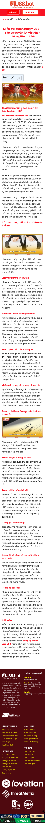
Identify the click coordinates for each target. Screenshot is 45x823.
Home (5, 19)
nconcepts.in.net (30, 679)
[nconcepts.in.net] (22, 4)
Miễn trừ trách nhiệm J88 (15, 115)
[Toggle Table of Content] (18, 78)
